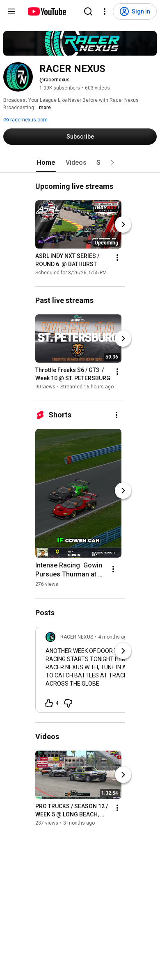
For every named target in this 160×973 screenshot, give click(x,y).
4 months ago (114, 637)
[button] (112, 163)
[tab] (46, 163)
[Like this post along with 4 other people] (48, 703)
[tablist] (80, 163)
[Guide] (11, 11)
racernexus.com (28, 120)
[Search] (88, 11)
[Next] (123, 224)
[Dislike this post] (68, 703)
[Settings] (105, 11)
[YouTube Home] (46, 11)
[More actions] (117, 257)
